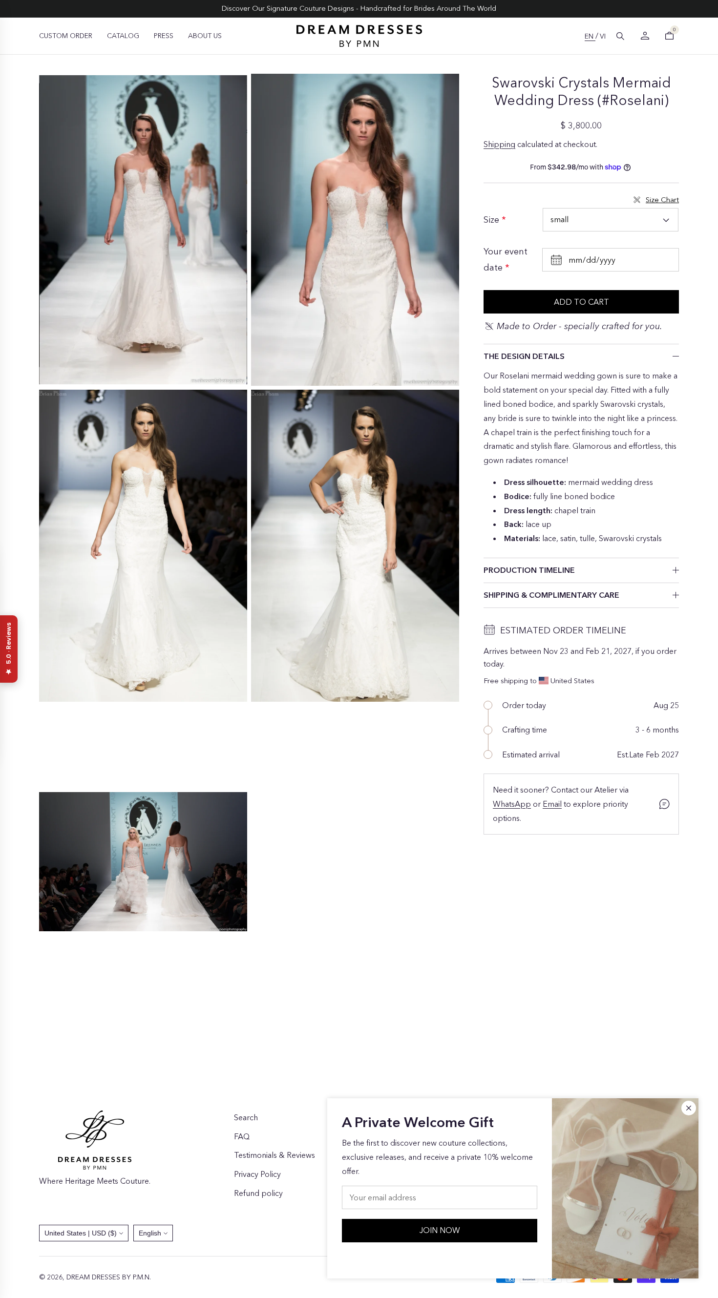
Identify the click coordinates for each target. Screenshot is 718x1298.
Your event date (506, 259)
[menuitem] (65, 35)
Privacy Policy (257, 1174)
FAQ (242, 1136)
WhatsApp (512, 804)
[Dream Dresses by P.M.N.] (359, 36)
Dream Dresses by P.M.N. (108, 1277)
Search (246, 1117)
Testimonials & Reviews (274, 1155)
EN (590, 36)
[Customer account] (645, 36)
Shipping (499, 144)
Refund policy (258, 1193)
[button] (620, 36)
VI (603, 36)
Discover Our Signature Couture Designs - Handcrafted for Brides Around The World (359, 8)
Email (552, 804)
